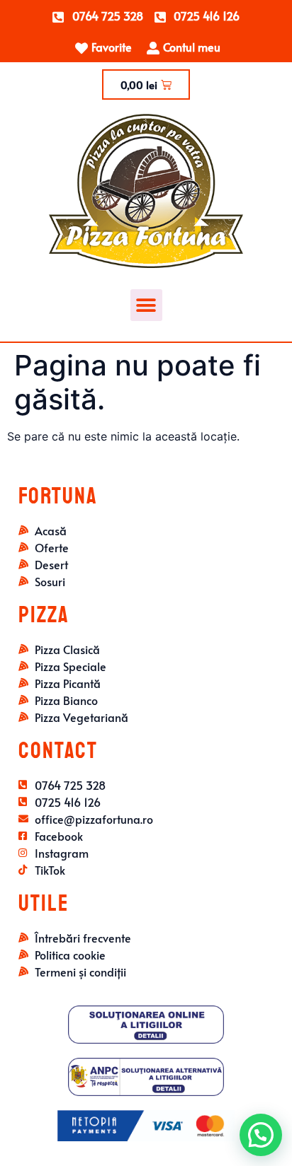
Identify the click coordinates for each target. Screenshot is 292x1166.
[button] (146, 305)
